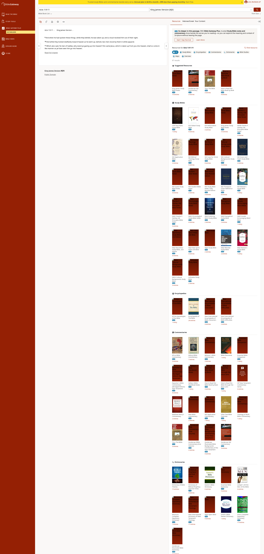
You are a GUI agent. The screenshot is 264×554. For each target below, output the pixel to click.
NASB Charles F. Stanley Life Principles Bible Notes (242, 128)
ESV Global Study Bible (194, 126)
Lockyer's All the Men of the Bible (243, 486)
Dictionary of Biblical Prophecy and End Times (194, 487)
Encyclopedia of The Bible (193, 317)
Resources (176, 21)
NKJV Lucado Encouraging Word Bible (243, 218)
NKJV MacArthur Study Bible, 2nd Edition (177, 249)
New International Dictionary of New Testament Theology (194, 517)
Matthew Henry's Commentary (178, 415)
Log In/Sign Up (254, 2)
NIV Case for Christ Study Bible (211, 158)
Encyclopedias (180, 293)
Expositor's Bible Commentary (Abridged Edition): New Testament (178, 386)
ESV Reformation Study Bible (210, 126)
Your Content (200, 21)
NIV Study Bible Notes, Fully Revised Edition (210, 188)
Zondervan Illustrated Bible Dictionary (177, 548)
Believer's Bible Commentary (210, 356)
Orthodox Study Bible (193, 278)
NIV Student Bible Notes (194, 188)
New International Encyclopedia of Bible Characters (211, 318)
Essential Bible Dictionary (226, 486)
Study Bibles (180, 103)
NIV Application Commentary (210, 415)
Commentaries (181, 332)
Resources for (183, 48)
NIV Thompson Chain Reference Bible (226, 188)
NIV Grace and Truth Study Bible (243, 158)
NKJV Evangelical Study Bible (227, 217)
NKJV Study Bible (210, 248)
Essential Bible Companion (242, 356)
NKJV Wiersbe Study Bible (225, 249)
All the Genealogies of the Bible (179, 317)
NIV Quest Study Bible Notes (177, 188)
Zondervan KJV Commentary (193, 89)
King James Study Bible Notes (178, 89)
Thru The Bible (210, 88)
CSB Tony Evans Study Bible (177, 126)
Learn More (200, 40)
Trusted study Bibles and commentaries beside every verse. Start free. (141, 2)
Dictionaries (180, 462)
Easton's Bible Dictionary (209, 486)
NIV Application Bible (177, 158)
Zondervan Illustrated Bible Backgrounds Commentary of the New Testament (211, 446)
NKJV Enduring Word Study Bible (211, 217)
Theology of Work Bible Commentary (243, 415)
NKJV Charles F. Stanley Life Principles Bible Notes (177, 219)
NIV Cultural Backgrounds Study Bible (227, 159)
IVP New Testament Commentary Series (244, 385)
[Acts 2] (166, 46)
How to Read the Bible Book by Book (227, 89)
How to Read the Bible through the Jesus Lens (227, 385)
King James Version (52, 71)
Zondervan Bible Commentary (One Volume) (194, 444)
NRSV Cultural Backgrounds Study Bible (179, 279)
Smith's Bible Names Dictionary (227, 515)
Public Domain (50, 74)
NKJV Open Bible (210, 514)
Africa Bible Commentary (176, 356)
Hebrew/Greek (188, 21)
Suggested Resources (183, 66)
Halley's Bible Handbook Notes (194, 384)
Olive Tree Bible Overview (226, 415)
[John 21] (39, 46)
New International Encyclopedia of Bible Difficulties (227, 318)
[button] (252, 2)
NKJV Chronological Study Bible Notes (195, 217)
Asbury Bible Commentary (192, 356)
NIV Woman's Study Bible (241, 188)
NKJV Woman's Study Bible (242, 249)
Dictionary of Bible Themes (178, 486)
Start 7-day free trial (184, 40)
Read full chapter (51, 53)
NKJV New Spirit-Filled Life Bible (194, 249)
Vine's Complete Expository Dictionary (242, 516)
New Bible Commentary (192, 415)
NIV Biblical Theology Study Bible (193, 159)
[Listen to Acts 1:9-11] (63, 21)
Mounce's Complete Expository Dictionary (175, 517)
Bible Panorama (226, 355)
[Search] (257, 10)
